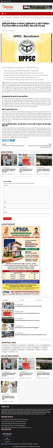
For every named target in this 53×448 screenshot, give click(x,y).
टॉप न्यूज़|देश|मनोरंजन (36, 347)
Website (5, 212)
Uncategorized (5, 345)
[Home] (2, 14)
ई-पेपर (37, 345)
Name (5, 202)
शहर (21, 444)
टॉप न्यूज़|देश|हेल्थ (13, 349)
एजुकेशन (30, 444)
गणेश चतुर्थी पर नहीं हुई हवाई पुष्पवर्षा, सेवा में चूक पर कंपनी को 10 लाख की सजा (43, 171)
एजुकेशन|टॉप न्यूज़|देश (16, 347)
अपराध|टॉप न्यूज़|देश (13, 345)
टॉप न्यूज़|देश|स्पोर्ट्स (5, 349)
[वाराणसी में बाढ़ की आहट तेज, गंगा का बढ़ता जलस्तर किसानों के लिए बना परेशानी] (26, 160)
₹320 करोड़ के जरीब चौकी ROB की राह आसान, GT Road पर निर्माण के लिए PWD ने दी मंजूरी (30, 334)
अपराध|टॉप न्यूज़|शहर (31, 345)
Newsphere (30, 446)
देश (8, 444)
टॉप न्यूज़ (23, 347)
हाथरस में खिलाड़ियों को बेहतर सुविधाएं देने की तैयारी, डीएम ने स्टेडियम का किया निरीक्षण (9, 171)
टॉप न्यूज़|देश (29, 347)
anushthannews (12, 30)
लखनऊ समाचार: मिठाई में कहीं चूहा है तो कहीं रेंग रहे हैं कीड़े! (13, 145)
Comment (5, 185)
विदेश (11, 444)
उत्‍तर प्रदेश (15, 444)
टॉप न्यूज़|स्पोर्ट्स (11, 351)
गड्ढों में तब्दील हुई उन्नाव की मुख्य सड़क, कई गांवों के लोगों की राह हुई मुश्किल (27, 327)
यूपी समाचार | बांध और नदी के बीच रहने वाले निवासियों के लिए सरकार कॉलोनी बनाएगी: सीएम (40, 146)
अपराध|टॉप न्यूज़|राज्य (22, 345)
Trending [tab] (39, 300)
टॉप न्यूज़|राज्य (38, 349)
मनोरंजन (23, 444)
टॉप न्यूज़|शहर (4, 351)
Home (2, 444)
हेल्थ (37, 444)
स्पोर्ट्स (27, 444)
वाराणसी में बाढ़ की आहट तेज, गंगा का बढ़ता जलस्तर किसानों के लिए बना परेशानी (26, 171)
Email (4, 207)
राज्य (16, 351)
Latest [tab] (5, 300)
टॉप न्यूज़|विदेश (44, 349)
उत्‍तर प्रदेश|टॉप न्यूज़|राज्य (5, 21)
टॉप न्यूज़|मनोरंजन (21, 349)
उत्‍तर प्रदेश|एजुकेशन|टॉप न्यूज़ (45, 345)
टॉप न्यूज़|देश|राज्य (44, 347)
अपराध (34, 444)
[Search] (51, 13)
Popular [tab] (22, 300)
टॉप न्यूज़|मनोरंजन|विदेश (30, 349)
